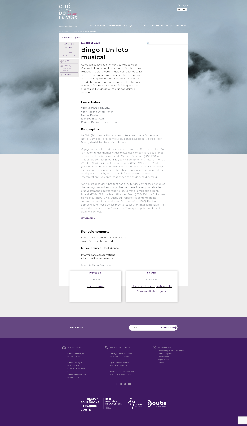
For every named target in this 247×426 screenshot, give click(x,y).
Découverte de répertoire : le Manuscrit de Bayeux (152, 289)
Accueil (62, 31)
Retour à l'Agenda (72, 37)
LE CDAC (182, 9)
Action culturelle (162, 26)
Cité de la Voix (97, 26)
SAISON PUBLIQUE (90, 43)
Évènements (71, 31)
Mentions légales (164, 354)
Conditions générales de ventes (171, 351)
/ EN (186, 6)
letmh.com (87, 218)
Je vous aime (95, 286)
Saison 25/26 (114, 26)
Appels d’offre (163, 360)
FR (183, 6)
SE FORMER (143, 26)
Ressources (181, 26)
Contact (161, 363)
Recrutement (163, 357)
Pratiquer (129, 26)
